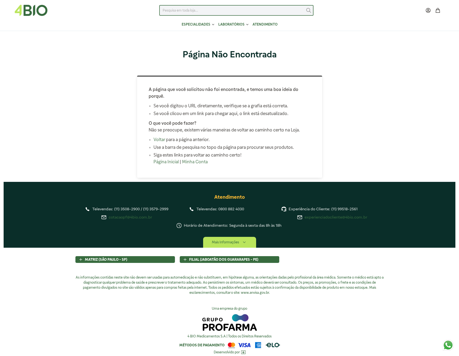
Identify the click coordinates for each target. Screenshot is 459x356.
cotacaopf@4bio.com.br (130, 217)
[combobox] (236, 10)
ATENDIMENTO (265, 24)
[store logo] (31, 10)
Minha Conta (195, 161)
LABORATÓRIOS (231, 24)
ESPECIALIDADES (196, 24)
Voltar (159, 139)
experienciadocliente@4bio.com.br (336, 217)
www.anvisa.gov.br (255, 292)
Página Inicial (166, 161)
